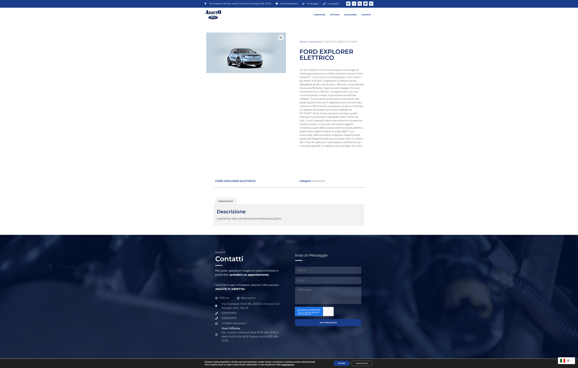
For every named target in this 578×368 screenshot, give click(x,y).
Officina (334, 15)
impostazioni (287, 364)
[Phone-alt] (360, 4)
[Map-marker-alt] (371, 4)
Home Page (319, 15)
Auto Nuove (315, 41)
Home (303, 41)
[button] (281, 37)
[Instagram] (354, 4)
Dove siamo (350, 15)
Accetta (341, 363)
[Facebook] (348, 4)
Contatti (366, 15)
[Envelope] (365, 4)
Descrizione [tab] (225, 201)
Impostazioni (362, 363)
